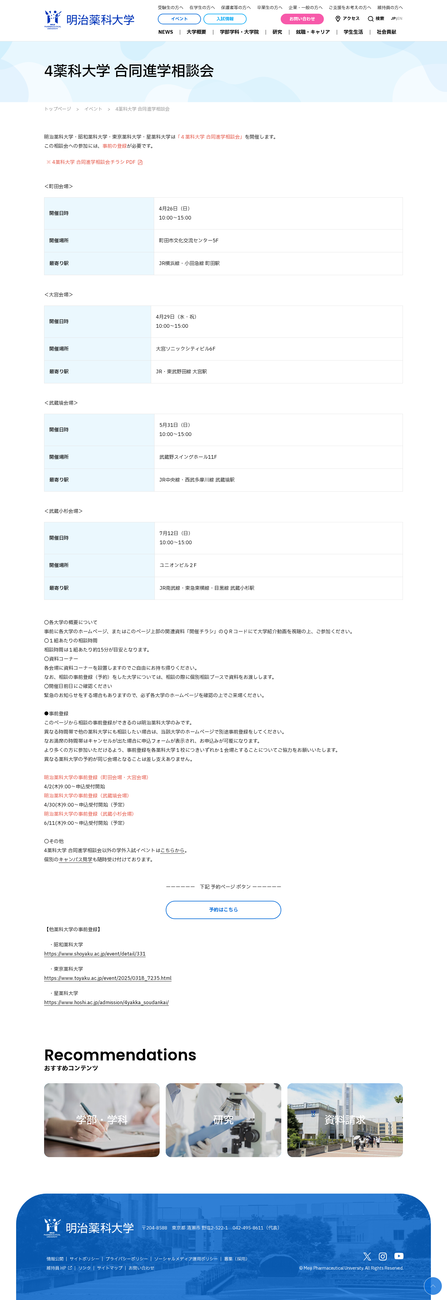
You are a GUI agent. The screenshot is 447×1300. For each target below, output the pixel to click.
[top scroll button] (433, 1286)
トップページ (57, 109)
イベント (93, 109)
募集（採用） (237, 1259)
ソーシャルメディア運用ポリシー (186, 1259)
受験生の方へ (170, 8)
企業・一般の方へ (306, 8)
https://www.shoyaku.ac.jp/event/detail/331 (95, 954)
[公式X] (367, 1258)
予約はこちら (223, 910)
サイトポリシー (84, 1259)
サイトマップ (110, 1268)
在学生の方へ (202, 8)
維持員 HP (56, 1268)
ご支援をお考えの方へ (350, 8)
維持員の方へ (390, 8)
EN (399, 18)
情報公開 (55, 1259)
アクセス (351, 19)
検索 (380, 19)
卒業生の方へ (269, 8)
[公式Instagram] (383, 1258)
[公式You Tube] (399, 1257)
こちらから (172, 850)
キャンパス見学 (75, 859)
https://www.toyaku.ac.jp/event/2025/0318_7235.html (108, 978)
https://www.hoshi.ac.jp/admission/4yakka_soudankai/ (106, 1002)
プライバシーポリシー (127, 1259)
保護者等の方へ (236, 8)
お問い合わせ (141, 1268)
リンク (84, 1268)
